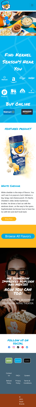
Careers (27, 375)
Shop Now (8, 219)
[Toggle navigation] (32, 5)
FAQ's (18, 375)
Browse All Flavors (18, 236)
